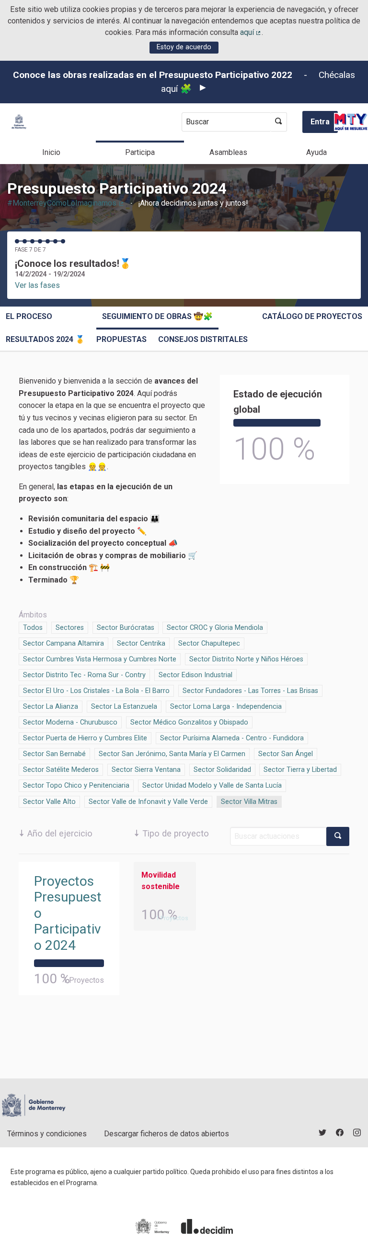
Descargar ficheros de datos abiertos (166, 1133)
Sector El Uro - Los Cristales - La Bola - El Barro (96, 691)
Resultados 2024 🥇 (45, 339)
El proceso (29, 316)
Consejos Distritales (203, 339)
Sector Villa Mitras (249, 802)
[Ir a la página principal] (19, 122)
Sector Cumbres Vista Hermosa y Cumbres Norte (99, 659)
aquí (251, 32)
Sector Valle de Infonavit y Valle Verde (148, 802)
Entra (320, 121)
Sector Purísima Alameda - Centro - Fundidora (232, 738)
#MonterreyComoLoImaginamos (66, 203)
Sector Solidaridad (222, 770)
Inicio (51, 152)
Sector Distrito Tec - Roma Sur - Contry (84, 675)
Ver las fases (37, 285)
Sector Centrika (141, 643)
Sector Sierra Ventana (146, 770)
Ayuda (316, 152)
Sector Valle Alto (49, 802)
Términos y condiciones (47, 1133)
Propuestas (121, 339)
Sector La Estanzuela (124, 707)
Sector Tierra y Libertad (300, 770)
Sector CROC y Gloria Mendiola (215, 628)
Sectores (70, 628)
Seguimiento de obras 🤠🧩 (157, 316)
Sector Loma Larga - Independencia (226, 707)
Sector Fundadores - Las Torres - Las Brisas (250, 691)
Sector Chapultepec (209, 643)
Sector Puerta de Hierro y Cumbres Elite (85, 738)
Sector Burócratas (125, 628)
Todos (33, 628)
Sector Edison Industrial (195, 675)
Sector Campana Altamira (63, 643)
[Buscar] (278, 122)
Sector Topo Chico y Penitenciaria (76, 785)
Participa (140, 152)
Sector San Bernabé (54, 754)
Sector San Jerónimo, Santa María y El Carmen (172, 754)
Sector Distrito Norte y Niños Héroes (246, 659)
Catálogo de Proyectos (312, 316)
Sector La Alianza (50, 707)
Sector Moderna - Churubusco (70, 722)
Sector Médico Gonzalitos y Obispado (189, 722)
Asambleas (228, 152)
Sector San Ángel (285, 754)
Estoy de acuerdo (184, 47)
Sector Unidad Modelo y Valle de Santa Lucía (212, 785)
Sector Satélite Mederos (61, 770)
